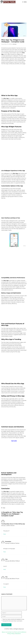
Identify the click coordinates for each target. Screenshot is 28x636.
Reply (4, 534)
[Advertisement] (14, 80)
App (4, 507)
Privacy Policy (10, 633)
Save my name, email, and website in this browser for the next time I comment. (13, 620)
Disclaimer (18, 633)
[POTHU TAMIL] (8, 2)
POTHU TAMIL (9, 629)
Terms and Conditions (20, 632)
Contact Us (10, 632)
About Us (4, 632)
